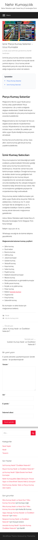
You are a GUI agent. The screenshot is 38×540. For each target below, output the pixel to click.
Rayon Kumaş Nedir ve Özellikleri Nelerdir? (18, 469)
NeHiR (29, 51)
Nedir (7, 315)
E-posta (6, 404)
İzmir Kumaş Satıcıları (14, 84)
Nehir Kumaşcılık (19, 4)
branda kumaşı (15, 292)
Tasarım (5, 453)
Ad (4, 395)
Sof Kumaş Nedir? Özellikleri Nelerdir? (16, 465)
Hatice (14, 516)
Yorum (5, 364)
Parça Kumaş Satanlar (14, 81)
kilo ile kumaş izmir (11, 318)
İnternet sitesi (7, 412)
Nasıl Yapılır (6, 446)
